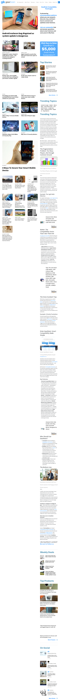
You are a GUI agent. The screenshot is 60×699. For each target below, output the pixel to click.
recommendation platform (48, 15)
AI (45, 395)
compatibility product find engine (47, 529)
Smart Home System (48, 106)
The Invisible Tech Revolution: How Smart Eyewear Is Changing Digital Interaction (52, 693)
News (46, 2)
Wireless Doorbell (48, 109)
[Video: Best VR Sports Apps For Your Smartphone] (29, 107)
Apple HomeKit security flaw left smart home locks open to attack (29, 55)
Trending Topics (48, 101)
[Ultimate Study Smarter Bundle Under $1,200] (42, 562)
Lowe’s (54, 447)
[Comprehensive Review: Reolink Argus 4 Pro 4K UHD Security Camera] (32, 197)
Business (23, 74)
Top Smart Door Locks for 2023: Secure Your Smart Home (20, 186)
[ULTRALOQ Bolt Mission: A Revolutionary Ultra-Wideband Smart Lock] (20, 197)
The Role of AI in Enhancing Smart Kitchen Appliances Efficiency (51, 72)
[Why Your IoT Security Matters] (29, 125)
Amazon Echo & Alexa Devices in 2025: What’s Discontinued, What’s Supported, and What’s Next (52, 85)
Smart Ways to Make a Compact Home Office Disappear (51, 674)
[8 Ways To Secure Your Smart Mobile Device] (20, 152)
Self (3, 30)
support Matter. (53, 248)
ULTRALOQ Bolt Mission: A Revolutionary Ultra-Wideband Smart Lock (20, 205)
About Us (55, 2)
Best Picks (27, 2)
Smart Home (24, 52)
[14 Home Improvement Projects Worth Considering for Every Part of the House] (42, 91)
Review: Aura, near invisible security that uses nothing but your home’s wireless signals (10, 77)
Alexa (47, 207)
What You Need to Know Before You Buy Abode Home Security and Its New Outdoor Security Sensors (7, 238)
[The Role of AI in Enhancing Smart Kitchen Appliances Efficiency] (42, 73)
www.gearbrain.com (43, 356)
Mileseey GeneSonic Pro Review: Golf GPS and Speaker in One (48, 636)
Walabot (51, 105)
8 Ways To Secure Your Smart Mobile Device (19, 169)
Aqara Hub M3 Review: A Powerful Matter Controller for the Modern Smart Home (47, 604)
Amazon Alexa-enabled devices (46, 533)
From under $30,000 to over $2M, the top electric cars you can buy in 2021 (7, 187)
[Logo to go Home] (8, 2)
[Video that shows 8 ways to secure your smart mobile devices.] (29, 87)
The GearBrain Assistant (50, 366)
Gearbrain (51, 671)
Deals (37, 2)
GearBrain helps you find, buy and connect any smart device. (52, 656)
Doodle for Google (44, 105)
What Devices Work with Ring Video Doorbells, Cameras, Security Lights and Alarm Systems (6, 221)
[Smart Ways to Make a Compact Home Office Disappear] (43, 674)
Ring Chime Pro (46, 110)
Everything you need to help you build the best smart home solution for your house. (10, 97)
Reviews (33, 2)
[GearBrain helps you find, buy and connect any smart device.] (43, 653)
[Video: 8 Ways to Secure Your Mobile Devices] (10, 107)
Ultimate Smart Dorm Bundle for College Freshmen (49, 567)
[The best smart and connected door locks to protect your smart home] (20, 179)
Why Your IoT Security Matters (29, 134)
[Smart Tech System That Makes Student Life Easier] (42, 557)
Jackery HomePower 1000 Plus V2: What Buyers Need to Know (52, 666)
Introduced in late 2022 (44, 235)
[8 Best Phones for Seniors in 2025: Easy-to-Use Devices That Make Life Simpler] (7, 197)
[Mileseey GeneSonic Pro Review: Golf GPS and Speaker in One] (49, 631)
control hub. (49, 319)
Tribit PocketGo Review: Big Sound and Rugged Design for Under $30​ (48, 626)
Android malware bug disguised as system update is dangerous (18, 34)
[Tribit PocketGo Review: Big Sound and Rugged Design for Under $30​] (49, 621)
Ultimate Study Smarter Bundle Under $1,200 (50, 561)
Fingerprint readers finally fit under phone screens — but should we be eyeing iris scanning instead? (10, 56)
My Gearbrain (20, 2)
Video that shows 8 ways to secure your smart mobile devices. (28, 97)
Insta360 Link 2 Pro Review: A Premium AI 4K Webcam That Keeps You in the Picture (48, 592)
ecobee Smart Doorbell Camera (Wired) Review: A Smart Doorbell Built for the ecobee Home (51, 79)
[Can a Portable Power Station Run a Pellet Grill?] (32, 212)
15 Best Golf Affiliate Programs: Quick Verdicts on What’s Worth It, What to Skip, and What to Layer (50, 573)
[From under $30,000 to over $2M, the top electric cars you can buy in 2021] (7, 179)
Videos (50, 2)
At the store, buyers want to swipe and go (28, 76)
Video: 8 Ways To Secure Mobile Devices (10, 116)
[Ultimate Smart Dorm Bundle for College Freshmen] (42, 568)
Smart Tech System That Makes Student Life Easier (50, 556)
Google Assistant (49, 532)
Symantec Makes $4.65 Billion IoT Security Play (10, 135)
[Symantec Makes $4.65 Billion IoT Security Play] (10, 125)
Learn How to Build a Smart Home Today (19, 219)
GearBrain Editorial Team (52, 653)
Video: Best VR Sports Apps (28, 115)
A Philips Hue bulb (43, 203)
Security (4, 114)
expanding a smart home (47, 442)
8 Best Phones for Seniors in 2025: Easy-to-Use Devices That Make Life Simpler (7, 205)
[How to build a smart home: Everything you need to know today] (20, 212)
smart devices (54, 361)
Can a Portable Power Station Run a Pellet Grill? (32, 220)
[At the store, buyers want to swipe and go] (29, 67)
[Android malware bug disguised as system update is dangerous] (20, 18)
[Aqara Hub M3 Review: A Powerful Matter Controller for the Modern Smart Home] (49, 598)
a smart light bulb (53, 198)
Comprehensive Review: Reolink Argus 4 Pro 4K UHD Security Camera (32, 205)
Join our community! (46, 27)
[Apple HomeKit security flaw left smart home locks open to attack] (29, 45)
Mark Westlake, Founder (52, 663)
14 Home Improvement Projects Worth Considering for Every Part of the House (51, 90)
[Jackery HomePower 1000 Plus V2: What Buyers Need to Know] (43, 663)
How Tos (42, 2)
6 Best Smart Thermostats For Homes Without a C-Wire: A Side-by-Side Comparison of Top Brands (32, 188)
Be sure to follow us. (47, 544)
